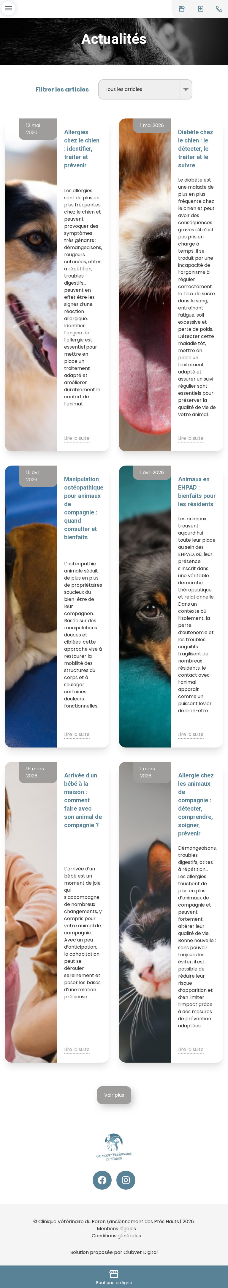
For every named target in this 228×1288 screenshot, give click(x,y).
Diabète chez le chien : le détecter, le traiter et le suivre (195, 149)
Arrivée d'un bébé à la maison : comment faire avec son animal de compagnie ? (83, 800)
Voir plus (114, 1095)
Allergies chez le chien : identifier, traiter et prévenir (81, 149)
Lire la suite (77, 438)
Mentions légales (116, 1228)
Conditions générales (116, 1235)
